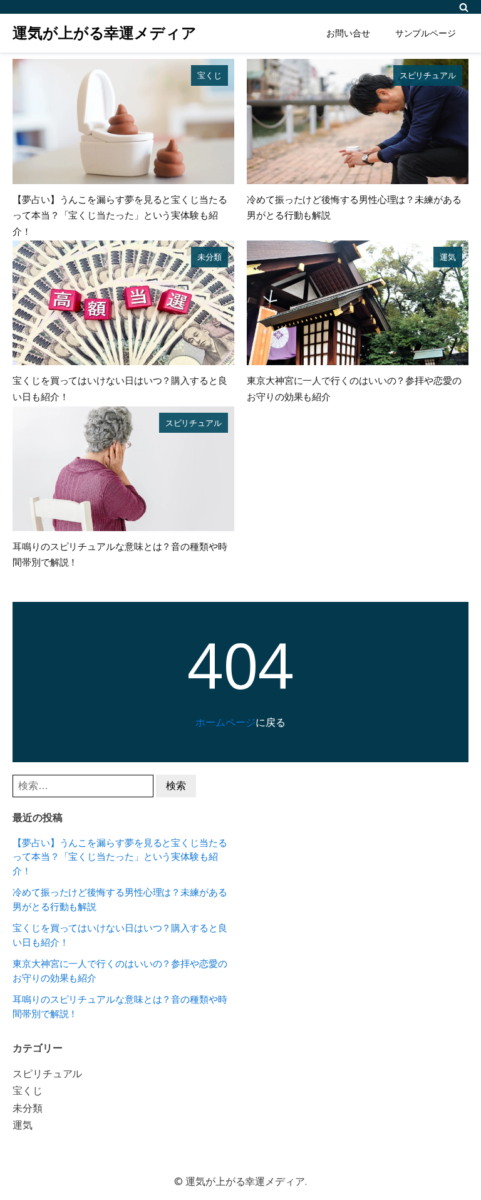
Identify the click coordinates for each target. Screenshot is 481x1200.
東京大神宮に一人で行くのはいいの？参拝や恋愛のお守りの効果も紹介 (120, 970)
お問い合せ (348, 33)
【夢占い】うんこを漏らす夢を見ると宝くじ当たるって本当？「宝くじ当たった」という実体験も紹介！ (120, 215)
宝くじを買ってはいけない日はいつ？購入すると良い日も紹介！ (120, 934)
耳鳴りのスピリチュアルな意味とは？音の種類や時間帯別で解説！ (120, 1006)
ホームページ (225, 722)
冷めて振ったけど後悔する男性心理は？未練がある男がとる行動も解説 (120, 899)
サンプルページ (425, 33)
